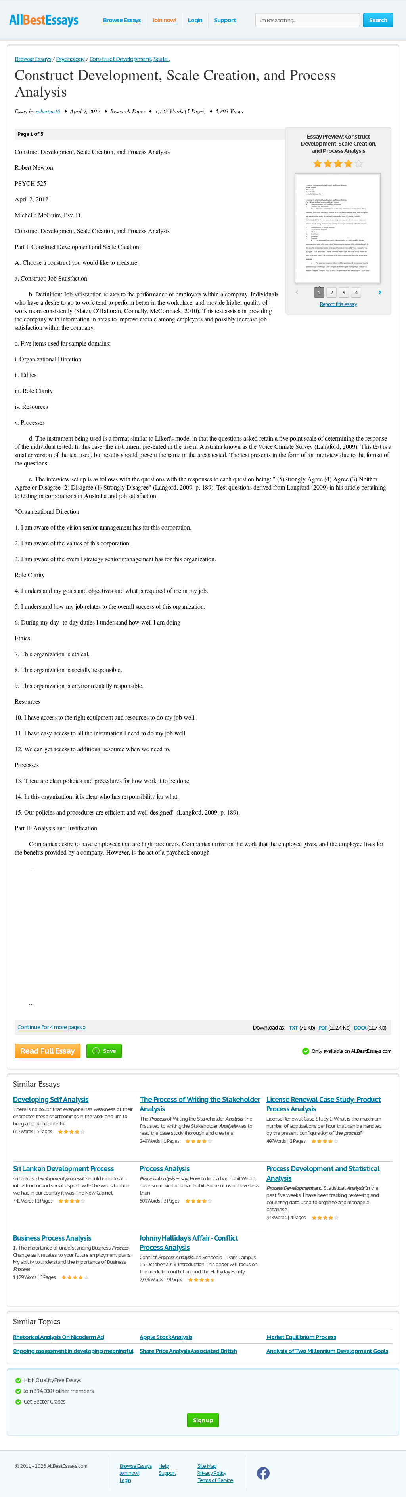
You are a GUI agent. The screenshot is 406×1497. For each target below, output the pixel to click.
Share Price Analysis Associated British (188, 1351)
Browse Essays (122, 20)
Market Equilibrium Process (301, 1337)
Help (164, 1466)
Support (225, 20)
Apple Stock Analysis (166, 1337)
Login (195, 20)
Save (109, 1050)
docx (360, 1027)
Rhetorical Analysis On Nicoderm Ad (58, 1337)
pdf (322, 1027)
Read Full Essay (48, 1051)
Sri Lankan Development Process (63, 1168)
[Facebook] (263, 1477)
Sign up (203, 1420)
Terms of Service (215, 1480)
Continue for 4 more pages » (51, 1027)
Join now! (164, 20)
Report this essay (338, 304)
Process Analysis (164, 1168)
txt (293, 1027)
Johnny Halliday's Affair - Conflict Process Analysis (189, 1242)
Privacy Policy (211, 1473)
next (380, 293)
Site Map (206, 1466)
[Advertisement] (203, 935)
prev (297, 293)
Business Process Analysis (52, 1237)
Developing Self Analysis (50, 1099)
